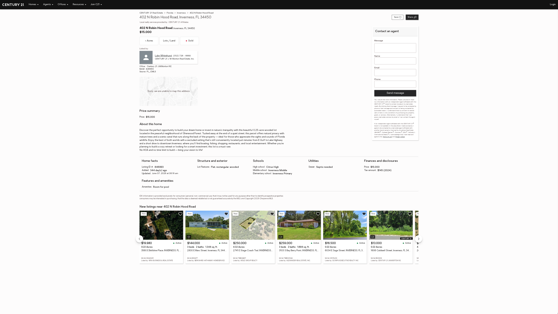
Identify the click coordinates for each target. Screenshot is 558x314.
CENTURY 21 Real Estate (151, 13)
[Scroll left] (139, 238)
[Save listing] (180, 214)
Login (553, 4)
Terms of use (387, 137)
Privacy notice (400, 137)
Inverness (181, 13)
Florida (170, 13)
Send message (395, 93)
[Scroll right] (418, 238)
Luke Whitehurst (163, 56)
